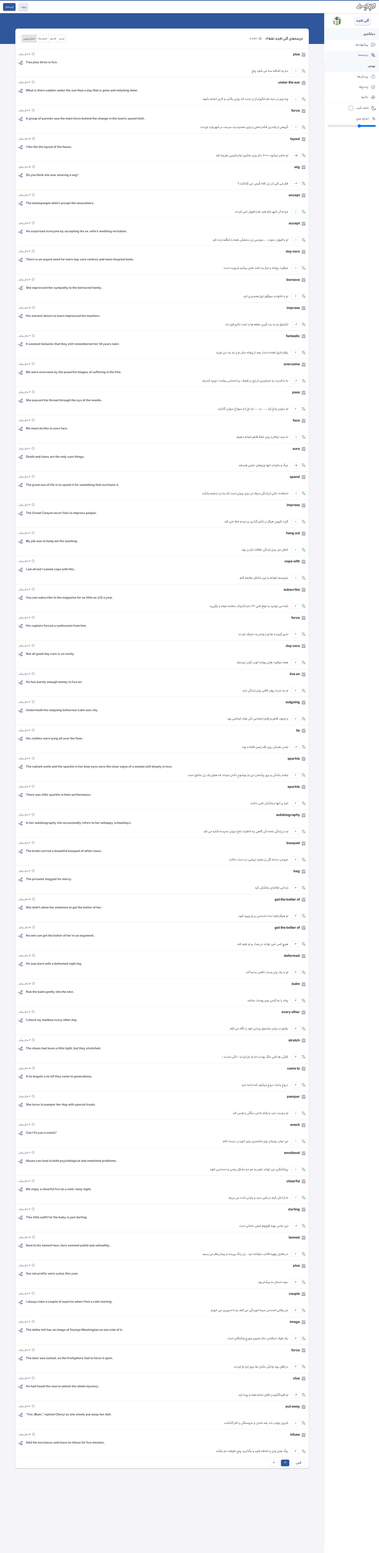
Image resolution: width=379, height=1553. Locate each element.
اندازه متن (362, 118)
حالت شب (362, 108)
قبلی (298, 1462)
